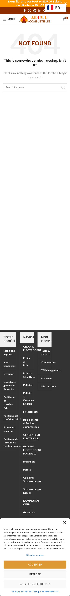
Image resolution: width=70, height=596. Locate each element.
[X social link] (29, 10)
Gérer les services (35, 555)
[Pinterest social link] (34, 10)
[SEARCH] (63, 87)
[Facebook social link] (25, 10)
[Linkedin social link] (39, 10)
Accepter (35, 564)
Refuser (35, 574)
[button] (64, 522)
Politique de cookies (21, 591)
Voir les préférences (35, 584)
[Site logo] (35, 18)
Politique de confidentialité (46, 591)
